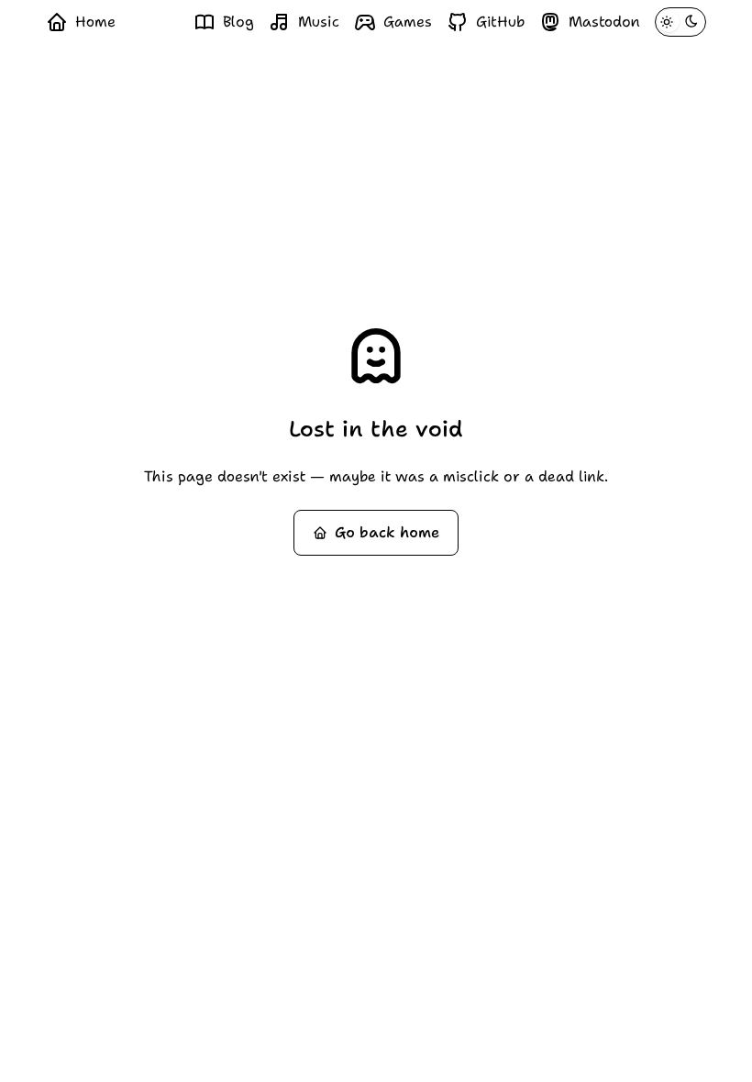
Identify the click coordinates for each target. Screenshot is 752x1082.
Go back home (387, 532)
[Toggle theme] (680, 22)
